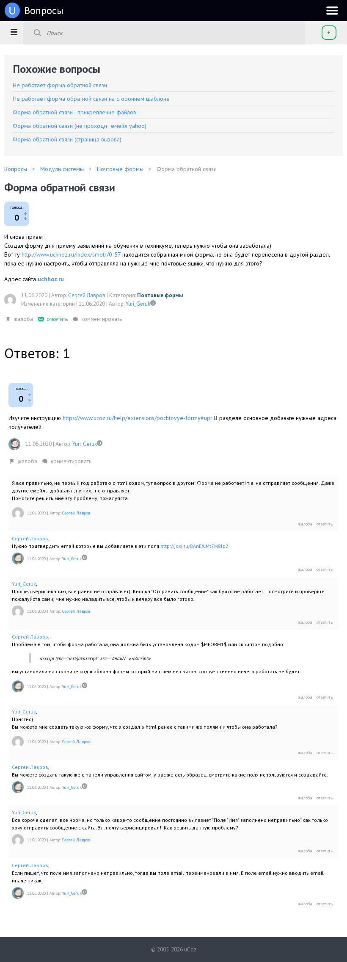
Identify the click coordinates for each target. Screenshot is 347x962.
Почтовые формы (160, 295)
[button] (13, 31)
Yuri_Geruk (138, 303)
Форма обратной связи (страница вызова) (67, 139)
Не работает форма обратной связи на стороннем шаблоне (91, 98)
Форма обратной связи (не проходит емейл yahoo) (79, 126)
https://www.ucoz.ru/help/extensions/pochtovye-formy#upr (137, 418)
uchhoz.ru (51, 279)
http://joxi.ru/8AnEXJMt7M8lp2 (194, 546)
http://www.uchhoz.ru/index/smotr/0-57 (71, 254)
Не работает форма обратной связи (60, 85)
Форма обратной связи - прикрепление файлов (74, 112)
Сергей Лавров (86, 295)
